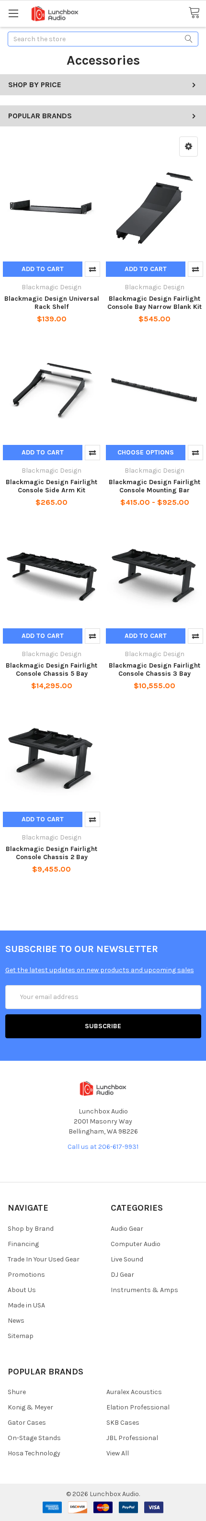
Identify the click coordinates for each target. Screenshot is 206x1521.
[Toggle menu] (13, 13)
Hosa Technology (34, 1453)
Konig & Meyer (30, 1407)
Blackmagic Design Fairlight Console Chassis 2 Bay (51, 853)
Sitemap (21, 1336)
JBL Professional (132, 1438)
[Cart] (197, 13)
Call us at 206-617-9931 (103, 1147)
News (16, 1321)
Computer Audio (135, 1244)
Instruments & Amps (144, 1290)
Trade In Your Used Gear (44, 1259)
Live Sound (127, 1259)
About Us (22, 1290)
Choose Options (145, 452)
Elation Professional (138, 1407)
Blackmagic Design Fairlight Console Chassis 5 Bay (51, 669)
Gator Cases (27, 1423)
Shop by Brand (31, 1229)
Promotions (26, 1275)
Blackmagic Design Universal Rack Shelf (51, 303)
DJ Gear (122, 1275)
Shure (17, 1392)
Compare (92, 269)
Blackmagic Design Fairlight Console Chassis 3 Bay (154, 669)
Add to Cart (43, 269)
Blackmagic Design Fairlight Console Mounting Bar (154, 486)
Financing (23, 1244)
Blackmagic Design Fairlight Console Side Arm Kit (51, 486)
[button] (188, 146)
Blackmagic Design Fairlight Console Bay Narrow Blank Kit (154, 303)
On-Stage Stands (34, 1438)
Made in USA (26, 1305)
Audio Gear (127, 1229)
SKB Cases (122, 1423)
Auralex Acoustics (134, 1392)
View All (117, 1453)
